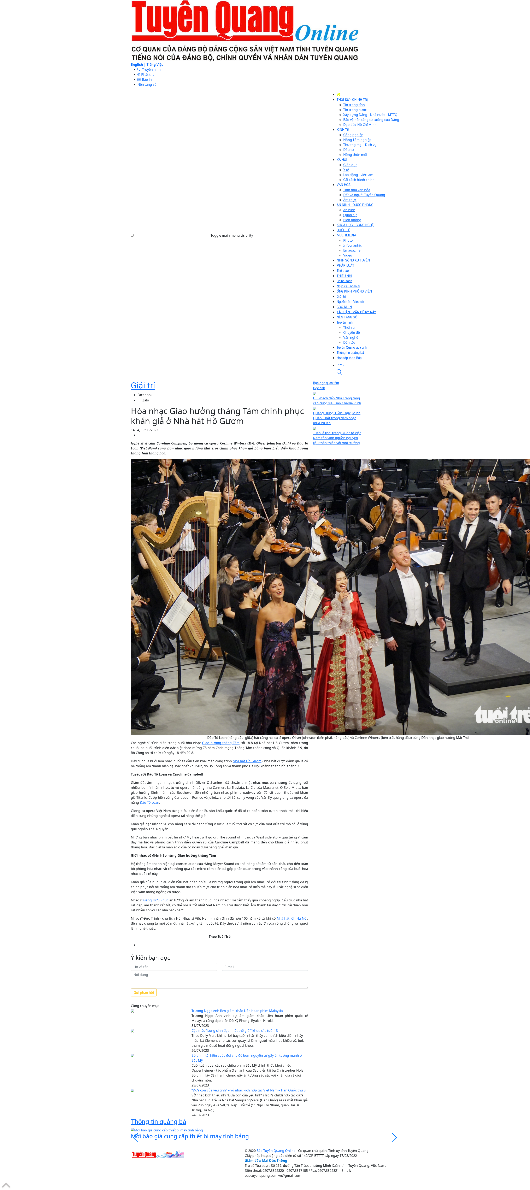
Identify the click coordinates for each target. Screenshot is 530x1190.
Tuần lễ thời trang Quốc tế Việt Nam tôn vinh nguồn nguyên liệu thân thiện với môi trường (337, 438)
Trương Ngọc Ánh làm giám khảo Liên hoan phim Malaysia (237, 1010)
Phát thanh (149, 74)
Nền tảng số (147, 84)
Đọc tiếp (319, 388)
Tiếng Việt (155, 64)
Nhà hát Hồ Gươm (247, 761)
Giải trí (143, 385)
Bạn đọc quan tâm (326, 383)
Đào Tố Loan (149, 802)
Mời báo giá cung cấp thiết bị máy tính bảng (190, 1136)
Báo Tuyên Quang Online (276, 1150)
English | (139, 64)
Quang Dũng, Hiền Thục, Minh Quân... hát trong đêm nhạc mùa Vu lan (336, 418)
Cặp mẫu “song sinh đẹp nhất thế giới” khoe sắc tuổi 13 (235, 1030)
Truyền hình (151, 69)
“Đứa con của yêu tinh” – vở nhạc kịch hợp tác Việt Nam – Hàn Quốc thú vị (249, 1090)
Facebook (145, 395)
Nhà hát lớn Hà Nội (292, 918)
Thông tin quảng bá (158, 1122)
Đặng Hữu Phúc (155, 900)
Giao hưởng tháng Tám (221, 743)
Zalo (145, 400)
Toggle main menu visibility (232, 235)
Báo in (146, 79)
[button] (368, 364)
